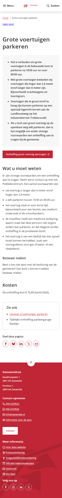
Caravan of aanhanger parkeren (29, 314)
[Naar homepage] (30, 5)
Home (5, 17)
